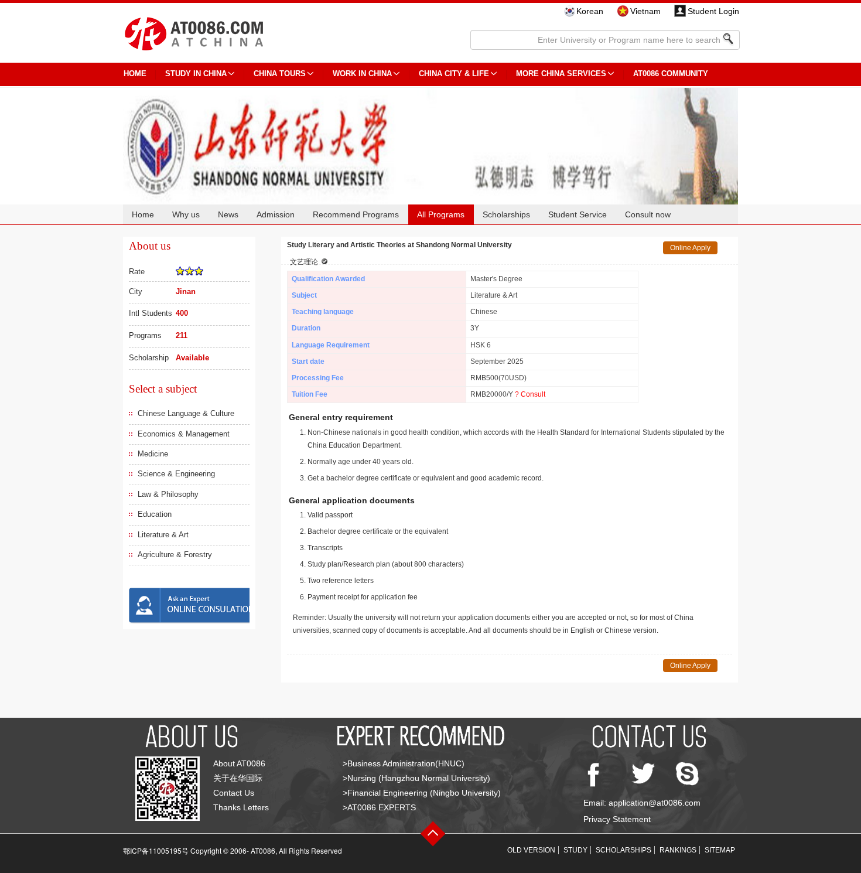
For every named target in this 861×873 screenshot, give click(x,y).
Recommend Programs (356, 214)
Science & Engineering (176, 473)
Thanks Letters (241, 807)
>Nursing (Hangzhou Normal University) (416, 778)
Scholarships (506, 214)
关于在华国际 (237, 778)
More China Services (561, 73)
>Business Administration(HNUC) (403, 763)
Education (155, 514)
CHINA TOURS (280, 73)
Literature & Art (163, 534)
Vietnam (645, 11)
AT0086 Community (670, 73)
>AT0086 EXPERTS (379, 807)
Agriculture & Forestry (175, 554)
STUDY (575, 850)
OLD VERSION (531, 850)
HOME (135, 73)
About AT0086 (239, 763)
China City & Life (454, 73)
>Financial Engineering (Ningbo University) (422, 792)
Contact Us (233, 792)
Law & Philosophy (168, 494)
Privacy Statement (617, 819)
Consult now (648, 214)
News (228, 214)
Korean (589, 11)
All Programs (440, 214)
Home (143, 214)
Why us (186, 214)
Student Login (713, 11)
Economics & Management (184, 433)
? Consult (530, 394)
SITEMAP (720, 850)
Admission (276, 214)
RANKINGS (678, 850)
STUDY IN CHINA (196, 73)
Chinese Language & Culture (186, 413)
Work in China (362, 73)
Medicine (153, 453)
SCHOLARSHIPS (623, 850)
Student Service (577, 214)
